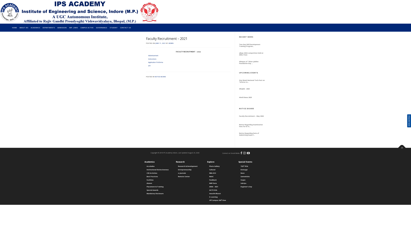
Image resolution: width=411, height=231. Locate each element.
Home (14, 28)
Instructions (152, 59)
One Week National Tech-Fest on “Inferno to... (252, 86)
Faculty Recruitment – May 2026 (251, 121)
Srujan (243, 180)
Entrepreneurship (184, 170)
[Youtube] (248, 154)
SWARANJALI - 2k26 (246, 77)
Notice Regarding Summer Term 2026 (251, 113)
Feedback (213, 180)
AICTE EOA (213, 190)
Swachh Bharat (215, 193)
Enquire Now (409, 121)
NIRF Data (213, 183)
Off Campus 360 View (217, 200)
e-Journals (182, 173)
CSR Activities (152, 173)
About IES (23, 28)
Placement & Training (155, 187)
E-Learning (213, 197)
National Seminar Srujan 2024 (250, 41)
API (149, 66)
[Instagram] (245, 154)
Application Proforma (155, 62)
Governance (101, 28)
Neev (243, 173)
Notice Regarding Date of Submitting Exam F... (249, 139)
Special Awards (152, 190)
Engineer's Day (246, 187)
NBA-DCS (212, 173)
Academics (35, 28)
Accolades (151, 166)
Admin (171, 43)
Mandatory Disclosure (155, 193)
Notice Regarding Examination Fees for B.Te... (251, 130)
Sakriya (243, 183)
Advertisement (153, 56)
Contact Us (125, 28)
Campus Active (87, 28)
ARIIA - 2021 (213, 187)
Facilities (150, 180)
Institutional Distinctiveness (158, 170)
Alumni (149, 183)
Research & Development (188, 166)
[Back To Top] (402, 148)
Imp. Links (73, 28)
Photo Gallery (214, 166)
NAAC (211, 176)
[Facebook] (241, 154)
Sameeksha (245, 176)
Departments (49, 28)
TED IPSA (244, 166)
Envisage (244, 170)
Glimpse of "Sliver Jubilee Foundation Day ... (248, 67)
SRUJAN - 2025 (244, 94)
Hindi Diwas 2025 (245, 102)
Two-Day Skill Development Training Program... (249, 50)
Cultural (212, 170)
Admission (62, 28)
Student (114, 28)
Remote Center (184, 176)
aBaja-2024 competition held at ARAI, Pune (251, 59)
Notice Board (160, 77)
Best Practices (152, 176)
